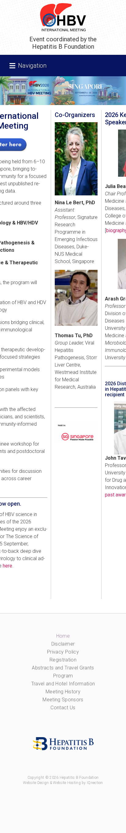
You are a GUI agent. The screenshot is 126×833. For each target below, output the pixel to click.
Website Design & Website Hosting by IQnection (63, 783)
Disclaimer (63, 644)
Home (63, 636)
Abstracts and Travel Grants (63, 668)
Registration (63, 660)
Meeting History (63, 692)
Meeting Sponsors (63, 700)
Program (63, 676)
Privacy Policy (63, 652)
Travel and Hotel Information (63, 684)
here (7, 566)
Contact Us (63, 707)
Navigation (32, 65)
